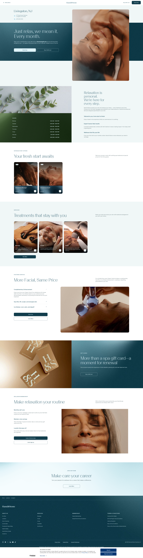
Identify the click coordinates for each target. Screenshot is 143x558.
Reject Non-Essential (108, 553)
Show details (42, 555)
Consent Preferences (75, 542)
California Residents (111, 521)
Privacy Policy (57, 542)
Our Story (4, 516)
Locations (4, 518)
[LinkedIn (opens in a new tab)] (10, 542)
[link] (26, 178)
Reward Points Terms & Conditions (79, 518)
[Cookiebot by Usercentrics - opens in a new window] (32, 556)
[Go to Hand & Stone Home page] (71, 2)
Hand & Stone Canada (6, 531)
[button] (30, 289)
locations (8, 497)
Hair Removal (40, 526)
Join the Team (5, 523)
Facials (38, 518)
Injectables (39, 523)
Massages (39, 516)
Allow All (108, 550)
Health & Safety (5, 528)
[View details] (35, 191)
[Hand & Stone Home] (8, 506)
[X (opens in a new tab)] (8, 542)
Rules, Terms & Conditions (112, 523)
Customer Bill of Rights (112, 516)
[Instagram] (3, 542)
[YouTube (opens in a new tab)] (12, 542)
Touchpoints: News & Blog (7, 526)
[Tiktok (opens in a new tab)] (15, 542)
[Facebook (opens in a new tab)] (5, 542)
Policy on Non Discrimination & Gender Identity (116, 526)
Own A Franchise (5, 521)
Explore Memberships (76, 516)
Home (3, 497)
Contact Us (4, 533)
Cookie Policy (65, 542)
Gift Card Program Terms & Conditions (114, 518)
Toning (38, 521)
